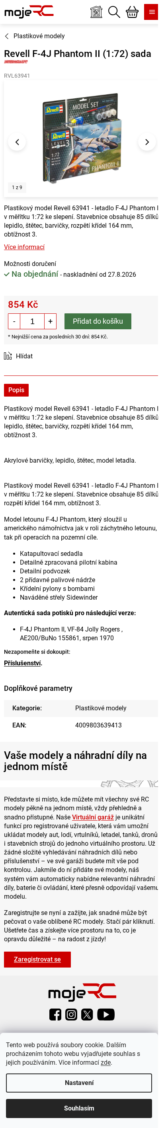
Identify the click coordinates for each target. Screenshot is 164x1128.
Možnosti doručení (30, 264)
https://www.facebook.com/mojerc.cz (55, 1014)
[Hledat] (114, 12)
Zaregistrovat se (37, 959)
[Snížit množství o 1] (14, 321)
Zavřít (48, 356)
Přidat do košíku (98, 321)
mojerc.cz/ (71, 1014)
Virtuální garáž (93, 817)
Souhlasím (79, 1108)
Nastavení (79, 1083)
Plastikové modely (101, 708)
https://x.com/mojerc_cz (87, 1014)
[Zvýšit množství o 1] (50, 321)
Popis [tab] (16, 390)
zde (106, 1062)
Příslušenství (22, 663)
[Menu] (152, 12)
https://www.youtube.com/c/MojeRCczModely (106, 1014)
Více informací (24, 247)
